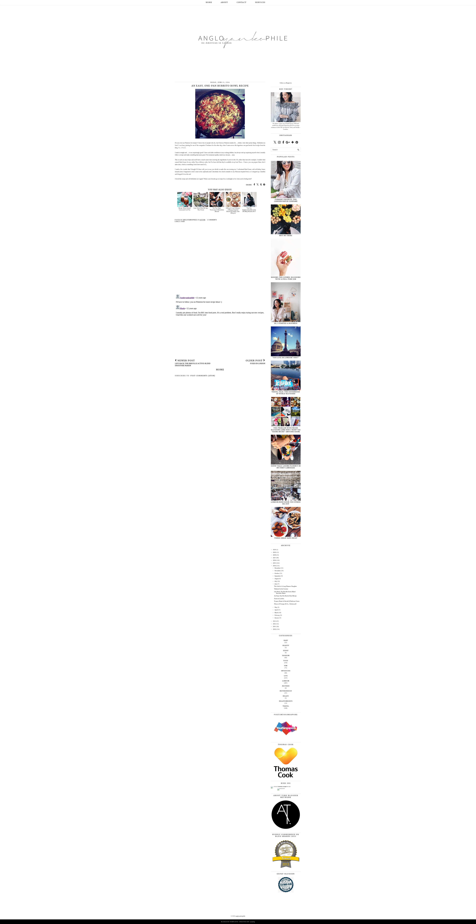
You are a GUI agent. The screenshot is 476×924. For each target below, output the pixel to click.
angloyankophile (240, 916)
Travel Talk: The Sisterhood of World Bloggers (286, 393)
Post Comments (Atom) (202, 376)
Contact (241, 2)
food (183, 221)
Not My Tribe (285, 235)
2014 (274, 565)
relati (286, 696)
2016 (274, 560)
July (276, 581)
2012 (274, 624)
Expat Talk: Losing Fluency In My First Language (286, 467)
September (278, 576)
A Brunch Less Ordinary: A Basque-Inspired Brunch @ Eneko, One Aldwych (233, 210)
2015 (274, 563)
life (286, 676)
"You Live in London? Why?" (285, 357)
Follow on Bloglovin (286, 83)
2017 (274, 557)
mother (285, 686)
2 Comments (212, 220)
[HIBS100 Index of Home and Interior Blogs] (281, 786)
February (277, 615)
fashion (285, 655)
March (276, 612)
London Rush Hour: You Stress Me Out (286, 503)
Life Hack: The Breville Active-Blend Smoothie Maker (285, 592)
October (277, 573)
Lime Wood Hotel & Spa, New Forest (200, 208)
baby (286, 640)
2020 (274, 549)
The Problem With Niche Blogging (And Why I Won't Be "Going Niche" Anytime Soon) (286, 430)
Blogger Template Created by (238, 922)
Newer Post (192, 363)
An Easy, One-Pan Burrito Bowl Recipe (285, 596)
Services (260, 2)
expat (285, 650)
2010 (274, 629)
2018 (274, 555)
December (277, 568)
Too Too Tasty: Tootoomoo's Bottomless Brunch (217, 209)
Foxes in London (279, 598)
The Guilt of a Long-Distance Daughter (285, 586)
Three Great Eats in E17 (285, 538)
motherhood (286, 691)
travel (286, 706)
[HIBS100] (281, 788)
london (285, 681)
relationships (286, 701)
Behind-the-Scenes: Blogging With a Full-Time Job (286, 278)
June (276, 584)
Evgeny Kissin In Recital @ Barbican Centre (286, 601)
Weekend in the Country (281, 589)
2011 (274, 626)
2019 (274, 552)
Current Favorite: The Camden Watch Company (286, 200)
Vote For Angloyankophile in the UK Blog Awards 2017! (249, 209)
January (277, 618)
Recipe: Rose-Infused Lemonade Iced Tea (185, 208)
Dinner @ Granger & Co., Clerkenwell (285, 604)
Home (209, 2)
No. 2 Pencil (182, 148)
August (277, 578)
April (276, 610)
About (224, 2)
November (278, 570)
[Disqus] (220, 260)
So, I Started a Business (285, 323)
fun (285, 666)
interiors (285, 671)
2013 (274, 621)
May (276, 607)
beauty (286, 645)
